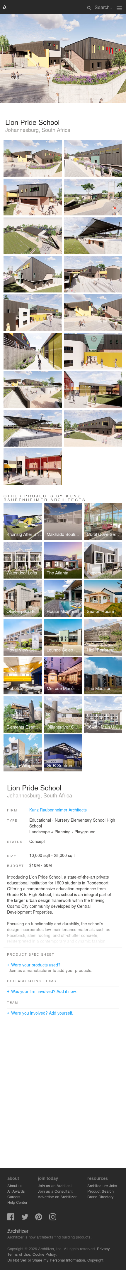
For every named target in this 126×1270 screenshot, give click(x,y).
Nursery (62, 820)
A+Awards (16, 1191)
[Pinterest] (38, 1219)
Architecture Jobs (102, 1185)
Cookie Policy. (45, 1254)
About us (15, 1185)
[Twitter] (24, 1219)
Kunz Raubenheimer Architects (58, 810)
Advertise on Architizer (57, 1196)
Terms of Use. (19, 1254)
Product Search (100, 1191)
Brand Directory (100, 1196)
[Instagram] (52, 1219)
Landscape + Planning (50, 832)
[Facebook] (10, 1219)
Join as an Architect (55, 1185)
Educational (40, 820)
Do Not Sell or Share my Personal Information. (46, 1260)
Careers (14, 1196)
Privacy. (104, 1248)
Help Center (17, 1202)
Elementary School (88, 820)
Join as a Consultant (55, 1191)
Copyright (95, 1260)
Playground (85, 832)
